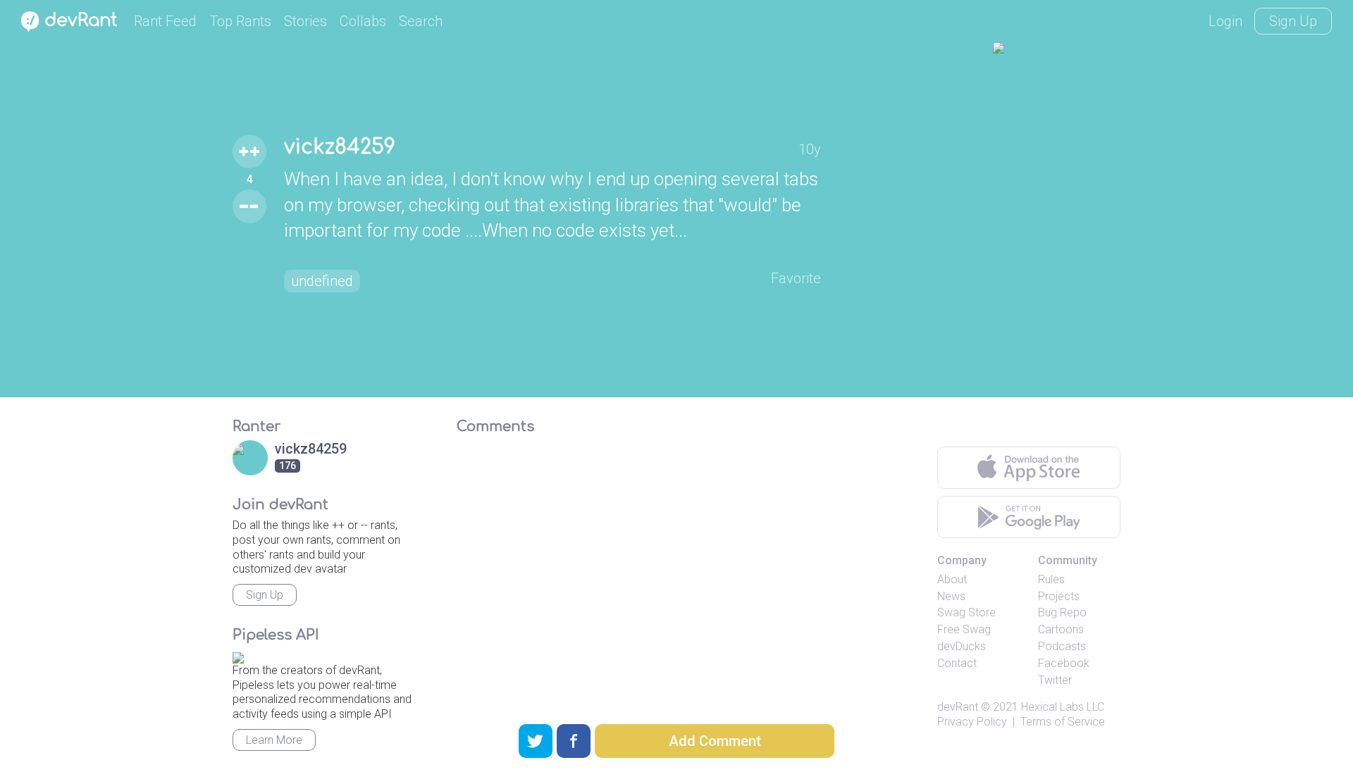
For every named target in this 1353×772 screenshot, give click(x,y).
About (952, 579)
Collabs (363, 21)
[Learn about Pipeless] (238, 655)
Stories (305, 21)
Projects (1059, 596)
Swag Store (966, 612)
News (951, 596)
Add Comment (715, 741)
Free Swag (964, 629)
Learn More (274, 740)
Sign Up (1293, 21)
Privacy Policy (972, 721)
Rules (1051, 579)
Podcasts (1062, 646)
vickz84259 (339, 147)
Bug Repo (1062, 612)
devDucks (961, 646)
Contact (957, 663)
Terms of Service (1062, 721)
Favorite (796, 278)
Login (1225, 21)
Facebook (1063, 663)
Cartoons (1061, 629)
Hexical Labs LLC (1062, 707)
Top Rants (240, 21)
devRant (957, 707)
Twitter (1055, 680)
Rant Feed (165, 21)
